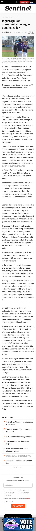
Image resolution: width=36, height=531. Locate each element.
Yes (7, 501)
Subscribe (24, 2)
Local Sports (7, 17)
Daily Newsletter (10, 492)
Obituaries (9, 495)
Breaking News (25, 492)
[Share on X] (33, 32)
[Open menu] (2, 2)
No (12, 501)
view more (17, 467)
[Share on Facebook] (29, 32)
